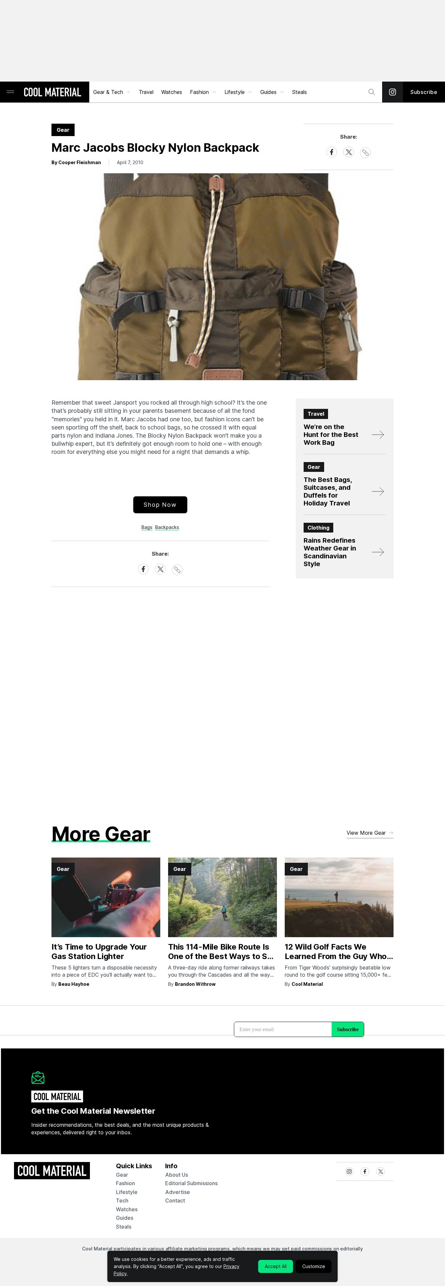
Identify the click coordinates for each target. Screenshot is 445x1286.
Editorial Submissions (191, 1183)
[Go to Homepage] (52, 93)
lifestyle (126, 1192)
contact (175, 1200)
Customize (313, 1266)
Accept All (276, 1266)
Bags (146, 527)
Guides (268, 92)
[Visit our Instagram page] (392, 92)
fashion (125, 1183)
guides (124, 1218)
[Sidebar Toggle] (10, 92)
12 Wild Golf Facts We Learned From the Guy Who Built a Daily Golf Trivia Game (338, 956)
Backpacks (167, 527)
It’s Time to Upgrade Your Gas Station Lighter (99, 951)
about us (176, 1174)
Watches (171, 92)
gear (122, 1174)
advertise (177, 1192)
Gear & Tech (108, 92)
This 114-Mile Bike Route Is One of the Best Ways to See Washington (222, 956)
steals (299, 92)
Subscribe (424, 92)
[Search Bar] (371, 92)
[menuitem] (112, 92)
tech (122, 1200)
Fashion (199, 92)
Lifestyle (234, 92)
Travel (146, 92)
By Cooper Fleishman (76, 162)
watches (126, 1209)
